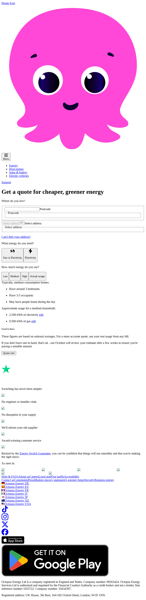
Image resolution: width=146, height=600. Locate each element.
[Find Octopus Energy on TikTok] (5, 511)
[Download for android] (55, 575)
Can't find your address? (16, 236)
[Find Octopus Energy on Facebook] (5, 534)
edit (41, 314)
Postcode (45, 209)
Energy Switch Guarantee (35, 453)
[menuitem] (13, 165)
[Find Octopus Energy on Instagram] (5, 519)
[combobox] (13, 223)
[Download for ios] (13, 542)
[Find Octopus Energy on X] (5, 526)
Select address (33, 223)
